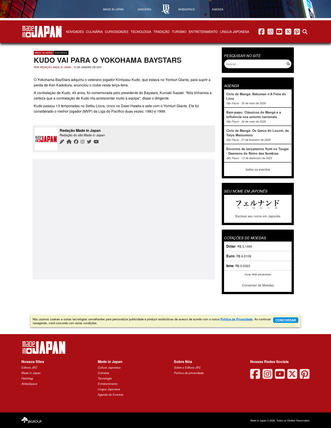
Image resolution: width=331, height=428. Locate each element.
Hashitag (27, 378)
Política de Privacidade (236, 319)
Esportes (61, 52)
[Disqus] (124, 219)
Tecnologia (141, 31)
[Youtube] (96, 141)
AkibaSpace (29, 383)
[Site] (69, 141)
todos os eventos (258, 169)
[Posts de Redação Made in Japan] (62, 141)
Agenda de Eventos (110, 394)
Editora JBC (29, 367)
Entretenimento (203, 31)
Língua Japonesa (234, 31)
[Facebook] (76, 141)
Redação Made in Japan (55, 67)
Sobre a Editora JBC (187, 367)
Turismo (179, 31)
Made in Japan (43, 52)
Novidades (75, 31)
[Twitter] (89, 141)
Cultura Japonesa (109, 367)
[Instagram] (83, 141)
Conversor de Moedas (258, 285)
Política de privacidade (189, 373)
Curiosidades (116, 31)
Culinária (94, 31)
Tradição (161, 31)
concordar (285, 320)
